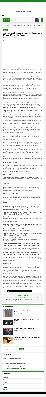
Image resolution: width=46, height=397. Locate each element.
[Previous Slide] (41, 1)
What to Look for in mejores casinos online (12, 358)
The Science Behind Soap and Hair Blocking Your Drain (27, 337)
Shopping (6, 387)
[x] (23, 5)
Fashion (5, 379)
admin (6, 37)
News (5, 384)
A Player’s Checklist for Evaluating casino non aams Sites (15, 368)
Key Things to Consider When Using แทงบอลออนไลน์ (14, 363)
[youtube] (26, 5)
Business (6, 377)
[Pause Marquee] (42, 20)
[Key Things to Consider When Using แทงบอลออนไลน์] (34, 20)
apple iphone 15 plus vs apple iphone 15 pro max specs (19, 291)
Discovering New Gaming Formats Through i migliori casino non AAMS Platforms (20, 366)
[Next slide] (43, 1)
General (5, 30)
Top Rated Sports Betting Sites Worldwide (24, 328)
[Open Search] (41, 15)
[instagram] (21, 5)
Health (5, 382)
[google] (24, 5)
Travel (5, 389)
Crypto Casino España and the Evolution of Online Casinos (17, 19)
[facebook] (19, 5)
